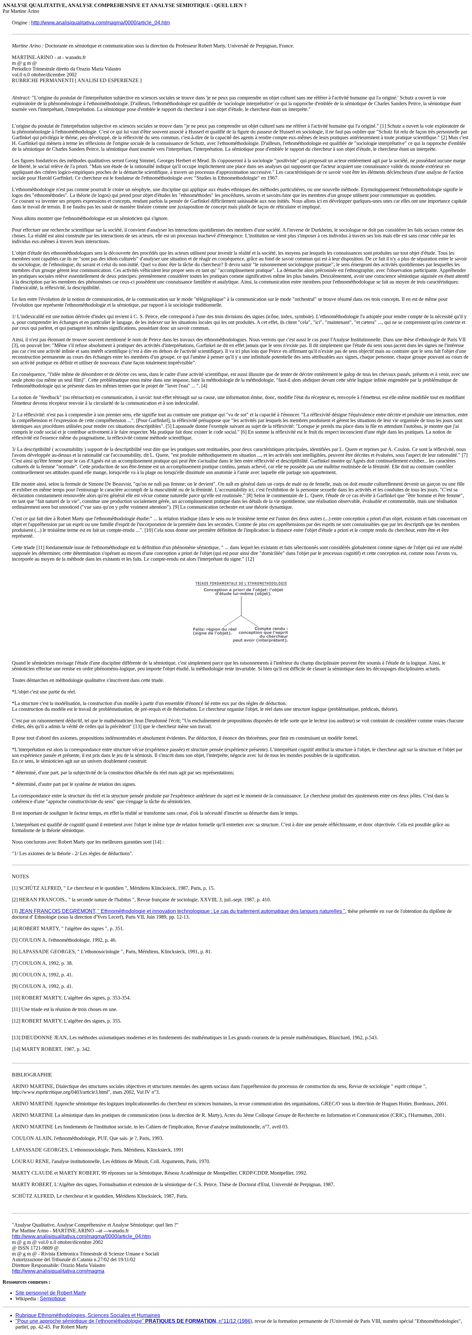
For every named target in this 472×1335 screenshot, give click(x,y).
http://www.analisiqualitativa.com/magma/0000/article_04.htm (100, 22)
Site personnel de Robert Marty (50, 1293)
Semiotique (53, 1298)
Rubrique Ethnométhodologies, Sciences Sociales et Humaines (87, 1315)
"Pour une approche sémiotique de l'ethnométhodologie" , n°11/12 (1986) (133, 1321)
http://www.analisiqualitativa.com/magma (58, 1271)
